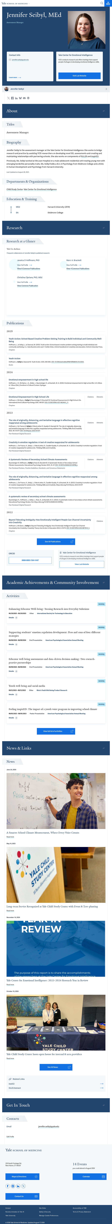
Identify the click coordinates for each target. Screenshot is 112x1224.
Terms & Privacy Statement (82, 1212)
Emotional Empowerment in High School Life (29, 397)
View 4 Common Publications (77, 268)
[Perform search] (102, 3)
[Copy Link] (103, 111)
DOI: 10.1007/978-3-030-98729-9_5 (77, 528)
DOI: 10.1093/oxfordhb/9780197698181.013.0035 (67, 362)
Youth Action (14, 358)
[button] (86, 30)
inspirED (95, 156)
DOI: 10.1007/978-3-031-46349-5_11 (56, 402)
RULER (84, 156)
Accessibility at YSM (79, 1208)
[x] (23, 1186)
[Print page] (28, 98)
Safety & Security (45, 1212)
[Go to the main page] (16, 3)
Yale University (10, 1216)
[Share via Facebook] (12, 98)
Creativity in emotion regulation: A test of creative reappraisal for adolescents (44, 442)
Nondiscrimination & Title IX (14, 1212)
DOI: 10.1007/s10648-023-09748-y (66, 465)
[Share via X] (8, 98)
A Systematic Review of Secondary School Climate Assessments (38, 459)
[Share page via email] (24, 98)
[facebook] (7, 1186)
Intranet (8, 1208)
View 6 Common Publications (28, 268)
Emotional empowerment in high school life (28, 379)
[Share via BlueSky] (20, 98)
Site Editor (42, 1208)
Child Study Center (15, 189)
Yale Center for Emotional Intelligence (40, 189)
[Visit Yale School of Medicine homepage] (23, 1150)
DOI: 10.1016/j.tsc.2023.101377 (30, 431)
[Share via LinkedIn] (16, 98)
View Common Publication (27, 286)
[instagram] (13, 1186)
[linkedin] (18, 1186)
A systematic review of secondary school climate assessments (37, 496)
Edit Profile (10, 1137)
